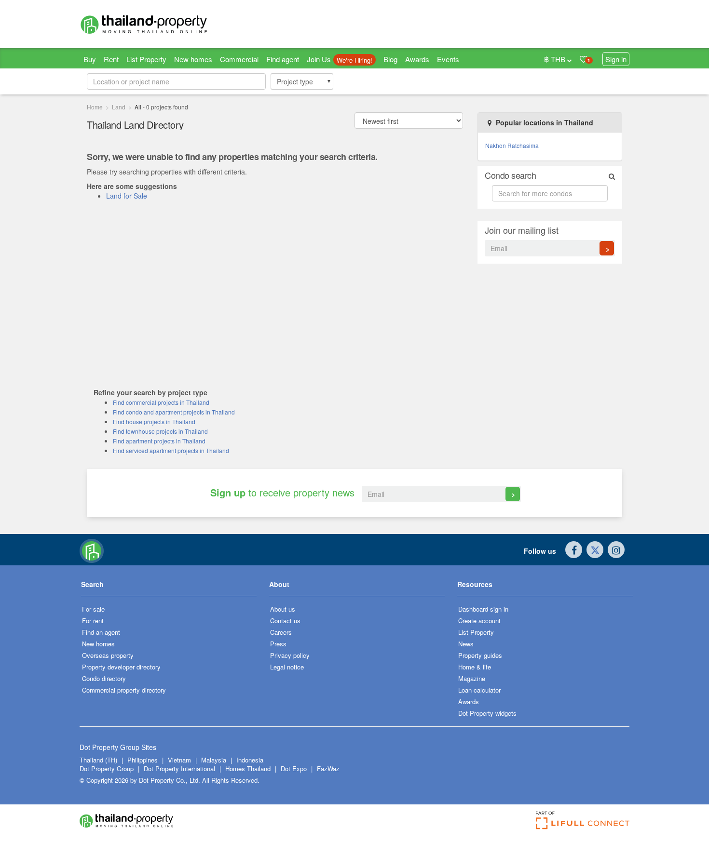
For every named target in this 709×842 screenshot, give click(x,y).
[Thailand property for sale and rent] (166, 24)
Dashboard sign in (483, 609)
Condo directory (104, 678)
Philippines (143, 759)
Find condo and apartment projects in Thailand (174, 412)
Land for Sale (126, 195)
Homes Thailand (248, 768)
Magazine (471, 678)
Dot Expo (294, 768)
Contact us (285, 620)
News (466, 643)
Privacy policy (290, 655)
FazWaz (328, 768)
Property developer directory (121, 666)
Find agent (282, 59)
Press (278, 643)
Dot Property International (179, 768)
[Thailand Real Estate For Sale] (92, 550)
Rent (111, 59)
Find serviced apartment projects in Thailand (171, 450)
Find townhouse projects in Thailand (160, 431)
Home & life (474, 666)
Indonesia (249, 759)
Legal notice (287, 666)
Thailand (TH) (98, 759)
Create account (479, 620)
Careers (281, 632)
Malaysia (214, 759)
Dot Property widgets (487, 713)
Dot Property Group (107, 768)
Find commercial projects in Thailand (161, 402)
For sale (93, 609)
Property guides (480, 655)
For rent (93, 620)
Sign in (616, 59)
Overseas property (108, 655)
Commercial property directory (124, 690)
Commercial (239, 59)
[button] (168, 588)
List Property (146, 59)
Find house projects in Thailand (154, 421)
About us (282, 609)
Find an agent (101, 632)
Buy (89, 59)
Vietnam (180, 759)
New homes (193, 59)
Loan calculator (479, 690)
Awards (417, 59)
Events (448, 59)
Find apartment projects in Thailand (159, 441)
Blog (390, 59)
